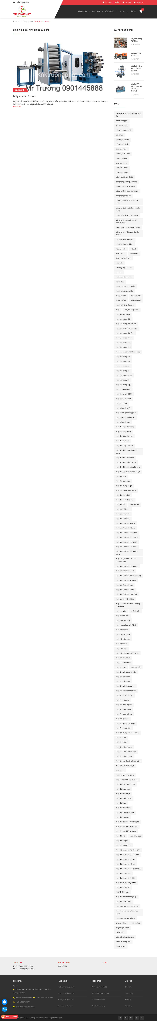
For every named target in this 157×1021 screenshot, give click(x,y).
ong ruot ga (136, 923)
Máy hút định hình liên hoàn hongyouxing (126, 560)
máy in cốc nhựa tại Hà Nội (126, 625)
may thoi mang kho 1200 (125, 878)
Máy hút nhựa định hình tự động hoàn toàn (128, 605)
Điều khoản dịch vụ (65, 1006)
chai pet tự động (122, 172)
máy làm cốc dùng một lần (126, 672)
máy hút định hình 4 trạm (125, 528)
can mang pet (121, 149)
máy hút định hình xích (124, 585)
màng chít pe (121, 296)
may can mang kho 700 (125, 333)
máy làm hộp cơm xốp (124, 695)
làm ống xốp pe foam (124, 268)
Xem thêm (17, 107)
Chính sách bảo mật (99, 987)
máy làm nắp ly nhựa (124, 747)
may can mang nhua (123, 338)
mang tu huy (136, 296)
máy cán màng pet (123, 347)
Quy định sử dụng (98, 1006)
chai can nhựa (121, 163)
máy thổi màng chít (123, 873)
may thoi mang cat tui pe (125, 859)
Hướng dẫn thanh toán (66, 993)
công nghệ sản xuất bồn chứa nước (127, 202)
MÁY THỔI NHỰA (122, 892)
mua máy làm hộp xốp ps (125, 918)
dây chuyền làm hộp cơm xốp (127, 215)
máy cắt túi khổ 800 (123, 399)
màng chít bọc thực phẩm (125, 286)
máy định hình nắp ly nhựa (126, 462)
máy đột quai (121, 476)
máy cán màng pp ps (124, 375)
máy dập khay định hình (125, 427)
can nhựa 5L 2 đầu (123, 154)
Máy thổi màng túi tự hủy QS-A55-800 (136, 68)
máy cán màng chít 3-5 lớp (126, 324)
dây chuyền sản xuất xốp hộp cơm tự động (127, 221)
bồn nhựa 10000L (122, 140)
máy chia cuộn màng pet (125, 417)
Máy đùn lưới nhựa (123, 481)
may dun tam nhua (123, 495)
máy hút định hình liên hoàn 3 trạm (127, 552)
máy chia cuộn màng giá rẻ (126, 413)
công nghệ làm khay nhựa (125, 186)
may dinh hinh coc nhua (125, 458)
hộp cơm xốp (121, 249)
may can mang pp (123, 366)
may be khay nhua (131, 310)
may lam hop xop (122, 700)
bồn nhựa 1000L (122, 144)
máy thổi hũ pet (122, 841)
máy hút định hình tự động (126, 580)
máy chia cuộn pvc (123, 422)
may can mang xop (123, 385)
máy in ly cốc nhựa (123, 639)
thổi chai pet (120, 946)
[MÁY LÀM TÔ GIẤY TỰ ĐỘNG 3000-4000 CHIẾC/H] (121, 89)
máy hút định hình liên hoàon (127, 566)
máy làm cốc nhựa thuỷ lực (126, 691)
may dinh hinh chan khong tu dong (127, 451)
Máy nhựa (120, 770)
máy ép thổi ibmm (123, 509)
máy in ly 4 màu (122, 630)
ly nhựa (119, 272)
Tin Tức (121, 11)
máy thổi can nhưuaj (123, 798)
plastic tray (120, 932)
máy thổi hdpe (135, 836)
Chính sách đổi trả (98, 999)
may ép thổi (134, 504)
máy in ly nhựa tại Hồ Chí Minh (127, 653)
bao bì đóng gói (121, 121)
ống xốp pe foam (122, 928)
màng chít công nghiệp (124, 291)
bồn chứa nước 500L (123, 130)
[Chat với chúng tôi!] (4, 1002)
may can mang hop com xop (126, 328)
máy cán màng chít (123, 319)
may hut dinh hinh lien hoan (126, 542)
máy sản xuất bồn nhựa (125, 775)
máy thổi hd (120, 836)
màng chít (120, 282)
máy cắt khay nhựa (123, 389)
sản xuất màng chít (123, 942)
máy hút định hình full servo (126, 533)
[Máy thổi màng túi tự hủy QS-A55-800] (121, 71)
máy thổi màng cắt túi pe (125, 864)
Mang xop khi (136, 300)
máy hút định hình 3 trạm (125, 523)
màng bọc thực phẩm (124, 277)
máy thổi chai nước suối (125, 812)
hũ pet (133, 249)
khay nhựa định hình (123, 258)
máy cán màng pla (123, 361)
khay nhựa (134, 253)
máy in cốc (135, 611)
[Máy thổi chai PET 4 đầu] (121, 56)
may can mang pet (123, 342)
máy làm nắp (121, 737)
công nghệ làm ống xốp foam (127, 191)
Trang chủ (82, 11)
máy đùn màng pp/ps (124, 486)
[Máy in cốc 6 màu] (61, 65)
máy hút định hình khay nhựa (127, 537)
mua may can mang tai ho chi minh (127, 912)
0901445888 (24, 2)
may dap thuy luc (122, 441)
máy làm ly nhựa (122, 719)
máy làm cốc (135, 667)
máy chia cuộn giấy (123, 408)
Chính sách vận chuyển (100, 993)
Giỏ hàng (128, 1006)
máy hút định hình (122, 519)
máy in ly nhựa (121, 648)
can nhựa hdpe (121, 158)
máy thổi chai (121, 803)
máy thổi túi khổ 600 (123, 901)
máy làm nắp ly (121, 742)
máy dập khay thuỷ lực (124, 436)
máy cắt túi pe (121, 403)
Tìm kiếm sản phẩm (111, 2)
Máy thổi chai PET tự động (126, 831)
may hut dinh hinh (122, 514)
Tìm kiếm (128, 987)
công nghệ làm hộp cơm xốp (126, 182)
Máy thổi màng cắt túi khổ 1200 (128, 850)
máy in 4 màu (121, 611)
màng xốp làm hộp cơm (125, 305)
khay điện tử (120, 253)
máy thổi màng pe (123, 887)
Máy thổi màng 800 (123, 845)
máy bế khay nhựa (123, 314)
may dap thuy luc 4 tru (124, 445)
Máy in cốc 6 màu (24, 96)
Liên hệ (133, 11)
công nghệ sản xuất (123, 196)
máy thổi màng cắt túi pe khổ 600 (128, 869)
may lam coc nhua (123, 677)
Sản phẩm (109, 11)
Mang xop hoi (121, 300)
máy (117, 310)
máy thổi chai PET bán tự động (127, 822)
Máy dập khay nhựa (123, 431)
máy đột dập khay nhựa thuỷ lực (128, 472)
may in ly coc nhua (123, 634)
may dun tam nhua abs (124, 500)
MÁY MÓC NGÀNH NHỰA (125, 766)
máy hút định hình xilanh (125, 590)
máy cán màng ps (122, 380)
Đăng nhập (140, 2)
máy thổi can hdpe (123, 789)
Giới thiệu (96, 11)
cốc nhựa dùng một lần (124, 177)
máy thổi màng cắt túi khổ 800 (127, 855)
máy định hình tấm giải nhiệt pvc (128, 467)
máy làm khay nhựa (123, 709)
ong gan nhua (121, 923)
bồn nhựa (119, 135)
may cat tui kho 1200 (124, 394)
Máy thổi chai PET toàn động (126, 826)
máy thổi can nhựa (123, 794)
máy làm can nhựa (123, 658)
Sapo (60, 1018)
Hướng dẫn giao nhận (66, 999)
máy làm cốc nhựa (123, 681)
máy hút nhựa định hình (125, 599)
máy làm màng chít (123, 728)
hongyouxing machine (124, 244)
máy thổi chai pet (122, 817)
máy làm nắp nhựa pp (124, 756)
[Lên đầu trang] (150, 1018)
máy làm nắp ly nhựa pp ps (126, 751)
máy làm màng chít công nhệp (127, 733)
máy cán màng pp (123, 371)
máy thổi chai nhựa (123, 808)
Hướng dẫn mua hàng (66, 987)
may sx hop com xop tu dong (127, 780)
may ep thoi (120, 504)
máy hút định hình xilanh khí (126, 594)
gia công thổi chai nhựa (124, 239)
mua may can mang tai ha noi (127, 906)
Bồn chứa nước (121, 125)
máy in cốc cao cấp (123, 620)
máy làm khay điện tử (124, 705)
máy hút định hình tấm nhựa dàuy (128, 575)
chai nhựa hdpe (122, 168)
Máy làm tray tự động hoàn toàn (128, 761)
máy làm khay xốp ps (124, 714)
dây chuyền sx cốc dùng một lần (128, 227)
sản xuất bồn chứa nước (125, 937)
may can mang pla (123, 357)
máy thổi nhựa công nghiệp (126, 897)
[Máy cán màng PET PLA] (121, 43)
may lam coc (121, 667)
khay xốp (119, 263)
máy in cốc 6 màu (122, 616)
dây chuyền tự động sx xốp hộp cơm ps (127, 233)
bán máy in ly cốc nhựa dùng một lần (128, 115)
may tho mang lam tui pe (125, 784)
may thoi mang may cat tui (126, 883)
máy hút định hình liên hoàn (126, 547)
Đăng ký (128, 2)
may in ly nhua (121, 644)
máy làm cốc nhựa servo (125, 686)
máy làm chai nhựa (123, 662)
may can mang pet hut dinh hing (128, 352)
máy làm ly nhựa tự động (125, 723)
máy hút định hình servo (125, 571)
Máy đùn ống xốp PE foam (126, 490)
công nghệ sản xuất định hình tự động (128, 209)
